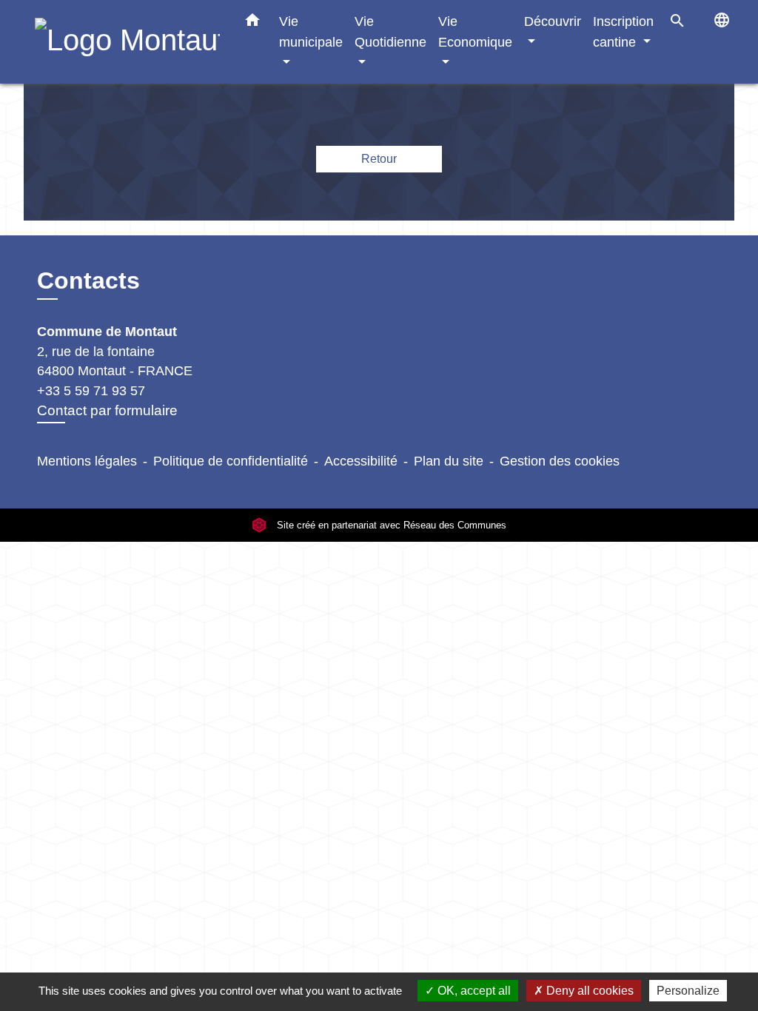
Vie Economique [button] (475, 31)
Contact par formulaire (107, 410)
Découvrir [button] (552, 21)
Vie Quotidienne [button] (390, 31)
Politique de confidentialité (230, 461)
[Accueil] (127, 42)
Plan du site (448, 461)
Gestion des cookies (560, 461)
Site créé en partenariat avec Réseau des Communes (390, 525)
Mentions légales (87, 461)
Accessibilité (361, 461)
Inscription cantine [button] (623, 31)
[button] (252, 23)
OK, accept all (473, 990)
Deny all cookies (588, 990)
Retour (379, 158)
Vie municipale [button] (311, 31)
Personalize (688, 990)
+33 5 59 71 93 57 (91, 390)
